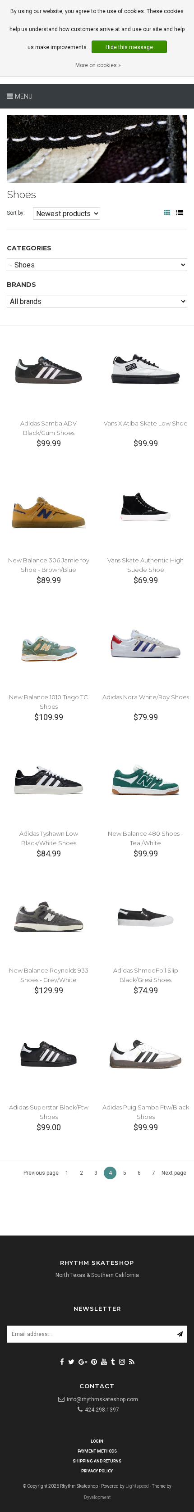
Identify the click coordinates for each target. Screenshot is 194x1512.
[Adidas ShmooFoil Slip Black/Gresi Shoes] (145, 916)
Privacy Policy (97, 1471)
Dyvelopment (97, 1497)
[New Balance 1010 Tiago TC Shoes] (48, 643)
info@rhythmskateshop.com (102, 1399)
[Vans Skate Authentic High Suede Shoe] (145, 506)
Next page (174, 1173)
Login (97, 1441)
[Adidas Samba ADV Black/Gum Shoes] (48, 369)
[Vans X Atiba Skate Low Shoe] (145, 369)
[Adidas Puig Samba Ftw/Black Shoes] (145, 1053)
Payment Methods (97, 1451)
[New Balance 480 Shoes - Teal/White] (145, 780)
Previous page (41, 1173)
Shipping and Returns (97, 1461)
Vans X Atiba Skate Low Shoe (146, 423)
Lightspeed (137, 1486)
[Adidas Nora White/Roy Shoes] (145, 643)
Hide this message (129, 47)
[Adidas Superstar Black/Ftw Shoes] (48, 1053)
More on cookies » (98, 65)
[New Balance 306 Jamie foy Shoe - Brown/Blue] (48, 506)
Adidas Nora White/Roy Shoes (145, 697)
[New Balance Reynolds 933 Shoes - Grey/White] (48, 916)
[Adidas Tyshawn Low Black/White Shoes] (48, 780)
